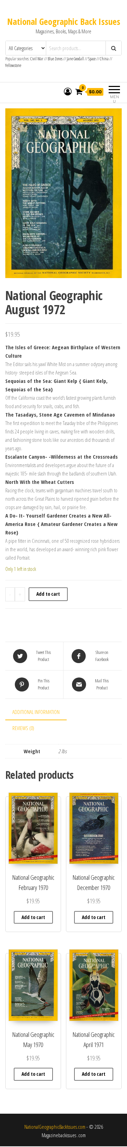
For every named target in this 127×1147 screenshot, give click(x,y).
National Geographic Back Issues (63, 21)
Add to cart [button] (33, 917)
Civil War (37, 59)
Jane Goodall (75, 59)
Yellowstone (13, 65)
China (104, 59)
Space (92, 59)
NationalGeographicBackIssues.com (54, 1126)
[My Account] (68, 91)
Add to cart (48, 594)
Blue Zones (55, 59)
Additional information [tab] (36, 711)
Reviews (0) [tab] (23, 727)
